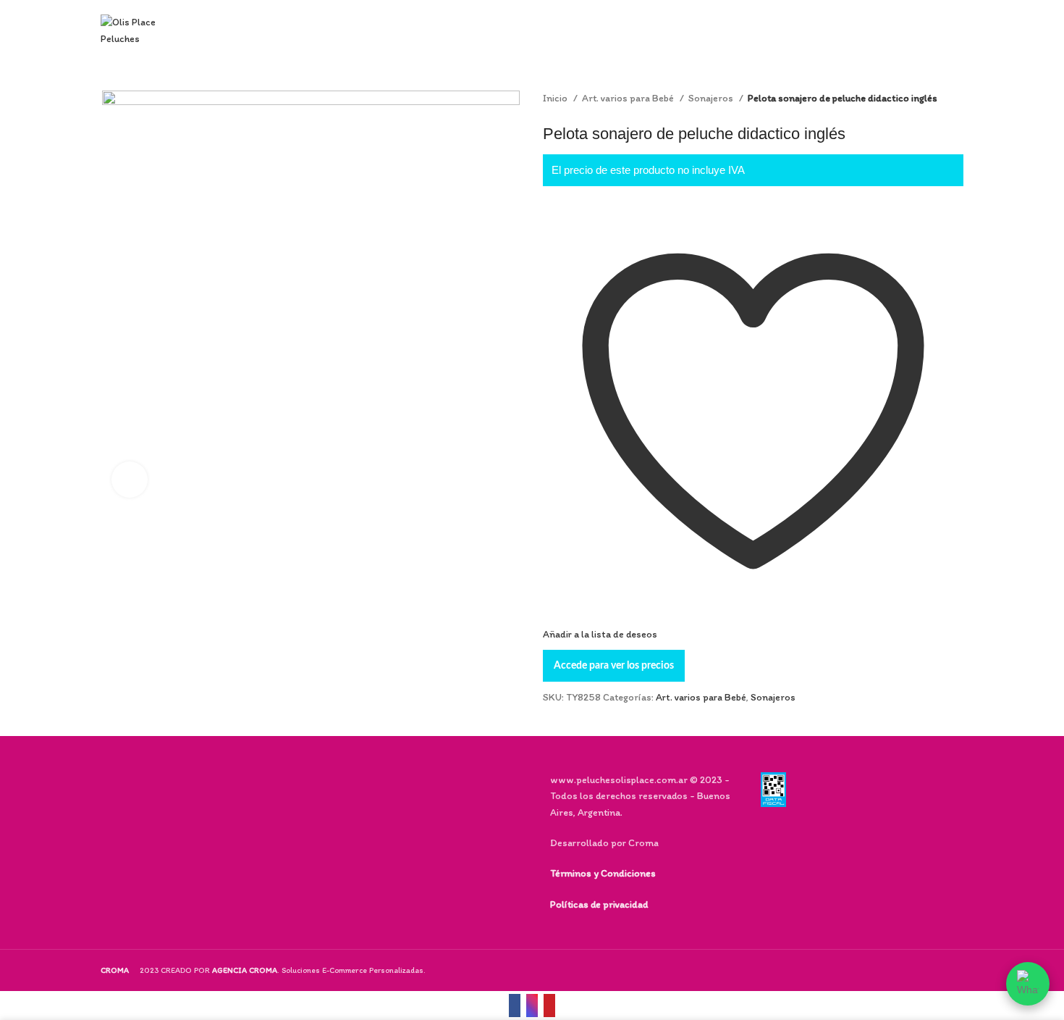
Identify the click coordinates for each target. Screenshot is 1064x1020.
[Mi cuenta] (863, 31)
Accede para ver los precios (614, 666)
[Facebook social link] (514, 1005)
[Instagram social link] (532, 1005)
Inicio (556, 98)
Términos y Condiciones (603, 873)
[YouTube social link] (549, 1005)
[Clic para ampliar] (129, 479)
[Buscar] (837, 31)
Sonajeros (711, 98)
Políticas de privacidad (599, 904)
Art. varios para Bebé (629, 98)
